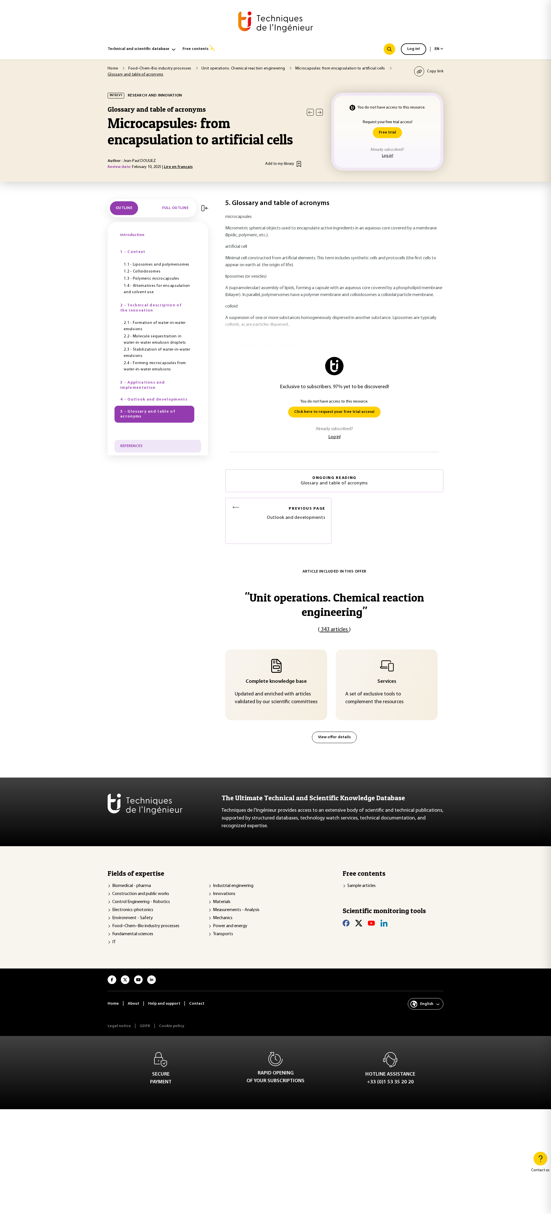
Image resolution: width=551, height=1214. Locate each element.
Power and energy (230, 926)
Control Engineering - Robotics (141, 902)
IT (114, 942)
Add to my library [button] (279, 164)
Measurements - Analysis (236, 910)
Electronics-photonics (132, 910)
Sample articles (361, 886)
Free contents (195, 49)
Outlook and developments (296, 513)
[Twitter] (358, 923)
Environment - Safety (132, 918)
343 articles (334, 630)
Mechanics (222, 918)
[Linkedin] (384, 923)
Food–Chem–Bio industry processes (145, 926)
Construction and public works (140, 894)
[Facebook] (346, 923)
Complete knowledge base (276, 681)
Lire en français (178, 167)
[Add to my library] (299, 164)
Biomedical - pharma (131, 886)
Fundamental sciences (132, 934)
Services (386, 681)
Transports (223, 934)
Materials (221, 902)
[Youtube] (371, 923)
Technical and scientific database (138, 49)
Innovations (224, 894)
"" (334, 604)
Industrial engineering (233, 886)
